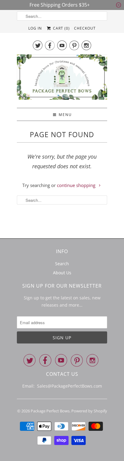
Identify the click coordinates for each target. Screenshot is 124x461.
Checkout (85, 28)
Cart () (61, 28)
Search (62, 263)
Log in (35, 28)
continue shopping (77, 185)
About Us (62, 273)
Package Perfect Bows (50, 411)
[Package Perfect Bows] (62, 78)
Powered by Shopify (89, 411)
